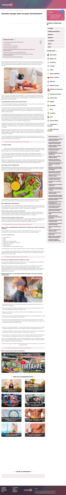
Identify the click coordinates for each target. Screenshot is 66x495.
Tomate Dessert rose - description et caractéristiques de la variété (55, 216)
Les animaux (51, 40)
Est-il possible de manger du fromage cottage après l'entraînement (18, 224)
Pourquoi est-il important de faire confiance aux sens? (14, 52)
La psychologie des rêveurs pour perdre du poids (13, 42)
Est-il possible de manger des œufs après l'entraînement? (16, 256)
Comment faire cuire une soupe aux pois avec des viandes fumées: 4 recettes (55, 188)
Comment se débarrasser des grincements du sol (54, 230)
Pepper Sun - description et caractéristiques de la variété (54, 160)
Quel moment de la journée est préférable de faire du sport (54, 179)
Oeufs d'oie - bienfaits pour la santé (54, 227)
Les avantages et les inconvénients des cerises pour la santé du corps (55, 153)
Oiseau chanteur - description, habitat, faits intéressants (54, 172)
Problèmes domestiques (54, 31)
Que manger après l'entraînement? (10, 47)
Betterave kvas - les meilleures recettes (55, 182)
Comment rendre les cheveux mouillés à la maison (54, 157)
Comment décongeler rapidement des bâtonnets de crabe (55, 140)
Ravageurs (50, 37)
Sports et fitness (19, 10)
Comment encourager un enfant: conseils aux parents (55, 221)
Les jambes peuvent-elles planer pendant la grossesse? (55, 224)
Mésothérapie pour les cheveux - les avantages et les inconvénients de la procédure (55, 202)
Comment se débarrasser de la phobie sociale (54, 234)
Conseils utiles (10, 10)
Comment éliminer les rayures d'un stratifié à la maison (54, 207)
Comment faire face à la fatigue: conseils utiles (55, 185)
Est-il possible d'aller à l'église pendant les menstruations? (54, 143)
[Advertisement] (23, 24)
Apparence (50, 34)
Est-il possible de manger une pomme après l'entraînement (17, 141)
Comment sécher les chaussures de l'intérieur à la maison (55, 149)
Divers (49, 46)
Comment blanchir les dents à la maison (55, 213)
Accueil (3, 10)
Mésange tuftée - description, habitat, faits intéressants (54, 237)
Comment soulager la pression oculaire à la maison (54, 146)
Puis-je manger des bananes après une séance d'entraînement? (18, 347)
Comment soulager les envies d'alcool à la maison (54, 193)
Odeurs (49, 43)
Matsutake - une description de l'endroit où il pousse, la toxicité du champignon (55, 168)
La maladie (50, 28)
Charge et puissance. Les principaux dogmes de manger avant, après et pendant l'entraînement (18, 54)
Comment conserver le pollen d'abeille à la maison (54, 175)
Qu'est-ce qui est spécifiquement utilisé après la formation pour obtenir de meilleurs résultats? (19, 50)
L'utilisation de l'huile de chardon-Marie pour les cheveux (55, 199)
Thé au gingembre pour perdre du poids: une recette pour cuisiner (55, 196)
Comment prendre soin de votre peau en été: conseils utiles (55, 210)
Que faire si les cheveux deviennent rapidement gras (54, 240)
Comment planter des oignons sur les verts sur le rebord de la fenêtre (55, 163)
